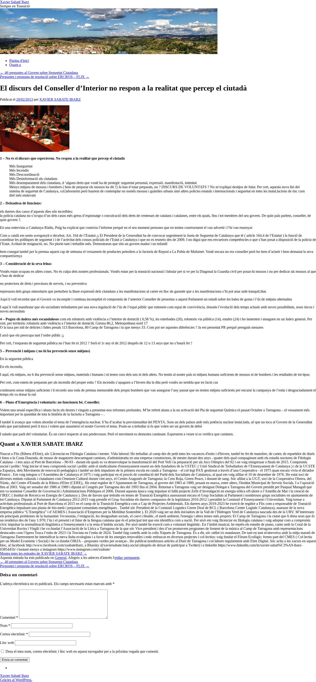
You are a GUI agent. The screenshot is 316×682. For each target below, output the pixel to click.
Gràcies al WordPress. (16, 680)
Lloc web (7, 643)
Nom (5, 625)
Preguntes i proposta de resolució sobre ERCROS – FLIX (44, 77)
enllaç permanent (127, 558)
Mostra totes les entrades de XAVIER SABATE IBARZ (43, 553)
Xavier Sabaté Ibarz (14, 2)
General (60, 558)
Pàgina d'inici (19, 61)
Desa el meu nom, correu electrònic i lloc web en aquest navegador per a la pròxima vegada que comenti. (82, 651)
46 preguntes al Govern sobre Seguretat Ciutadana (39, 73)
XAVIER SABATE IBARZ (60, 99)
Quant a (15, 65)
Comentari (9, 617)
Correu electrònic (14, 634)
